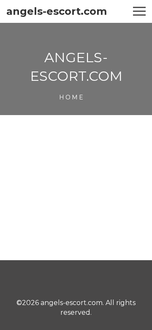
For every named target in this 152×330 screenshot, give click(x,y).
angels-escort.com (56, 11)
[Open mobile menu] (139, 11)
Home (71, 97)
